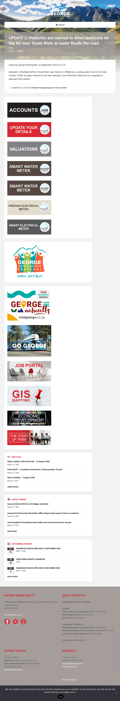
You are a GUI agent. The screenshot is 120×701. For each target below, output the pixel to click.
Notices (20, 51)
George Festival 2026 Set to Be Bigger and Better (28, 504)
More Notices (13, 487)
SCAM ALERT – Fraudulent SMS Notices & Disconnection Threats (34, 470)
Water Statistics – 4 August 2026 (21, 478)
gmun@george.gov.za (13, 615)
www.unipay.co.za (69, 667)
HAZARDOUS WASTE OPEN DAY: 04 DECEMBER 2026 (38, 568)
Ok (60, 696)
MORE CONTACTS (69, 680)
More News (12, 531)
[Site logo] (60, 16)
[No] (116, 693)
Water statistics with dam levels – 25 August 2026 (28, 461)
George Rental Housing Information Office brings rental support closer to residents (43, 513)
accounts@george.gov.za (72, 664)
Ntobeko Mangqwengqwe (42, 88)
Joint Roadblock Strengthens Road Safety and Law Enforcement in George (39, 522)
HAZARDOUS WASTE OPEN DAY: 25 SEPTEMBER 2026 (38, 549)
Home (11, 51)
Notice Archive (61, 88)
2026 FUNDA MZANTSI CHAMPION (30, 559)
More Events (12, 577)
